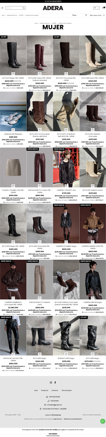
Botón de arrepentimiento (73, 419)
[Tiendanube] (53, 415)
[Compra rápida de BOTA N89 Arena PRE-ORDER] (93, 73)
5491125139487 (54, 397)
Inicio (3, 15)
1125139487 (55, 401)
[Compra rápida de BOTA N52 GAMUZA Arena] (93, 185)
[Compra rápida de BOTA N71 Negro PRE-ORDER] (13, 73)
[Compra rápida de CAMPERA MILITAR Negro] (93, 298)
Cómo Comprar (67, 390)
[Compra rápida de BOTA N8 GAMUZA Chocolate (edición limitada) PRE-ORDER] (66, 298)
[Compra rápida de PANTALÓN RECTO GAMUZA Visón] (40, 298)
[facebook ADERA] (55, 382)
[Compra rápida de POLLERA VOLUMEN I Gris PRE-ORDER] (13, 185)
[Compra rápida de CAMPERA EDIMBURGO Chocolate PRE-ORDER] (13, 298)
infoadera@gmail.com (54, 405)
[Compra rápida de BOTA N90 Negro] (93, 354)
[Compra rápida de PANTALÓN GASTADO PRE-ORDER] (13, 354)
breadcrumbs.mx (12, 15)
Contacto (55, 390)
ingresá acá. (58, 419)
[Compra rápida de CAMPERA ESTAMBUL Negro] (66, 241)
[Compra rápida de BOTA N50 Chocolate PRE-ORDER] (40, 241)
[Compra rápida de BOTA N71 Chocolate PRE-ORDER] (66, 73)
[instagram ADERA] (51, 382)
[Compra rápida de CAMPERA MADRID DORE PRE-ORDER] (93, 241)
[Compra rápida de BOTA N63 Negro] (40, 354)
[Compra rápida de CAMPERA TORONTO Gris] (66, 185)
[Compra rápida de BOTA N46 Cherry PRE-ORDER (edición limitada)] (40, 73)
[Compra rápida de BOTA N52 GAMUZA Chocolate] (93, 129)
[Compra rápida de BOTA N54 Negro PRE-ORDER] (13, 241)
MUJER (21, 15)
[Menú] (4, 8)
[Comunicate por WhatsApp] (102, 421)
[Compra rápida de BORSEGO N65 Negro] (66, 354)
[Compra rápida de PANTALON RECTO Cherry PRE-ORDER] (40, 185)
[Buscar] (23, 8)
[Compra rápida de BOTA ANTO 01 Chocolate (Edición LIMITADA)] (40, 129)
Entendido (53, 434)
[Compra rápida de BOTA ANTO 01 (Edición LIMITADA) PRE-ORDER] (66, 129)
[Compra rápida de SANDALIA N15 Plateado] (13, 129)
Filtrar (74, 15)
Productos (44, 390)
